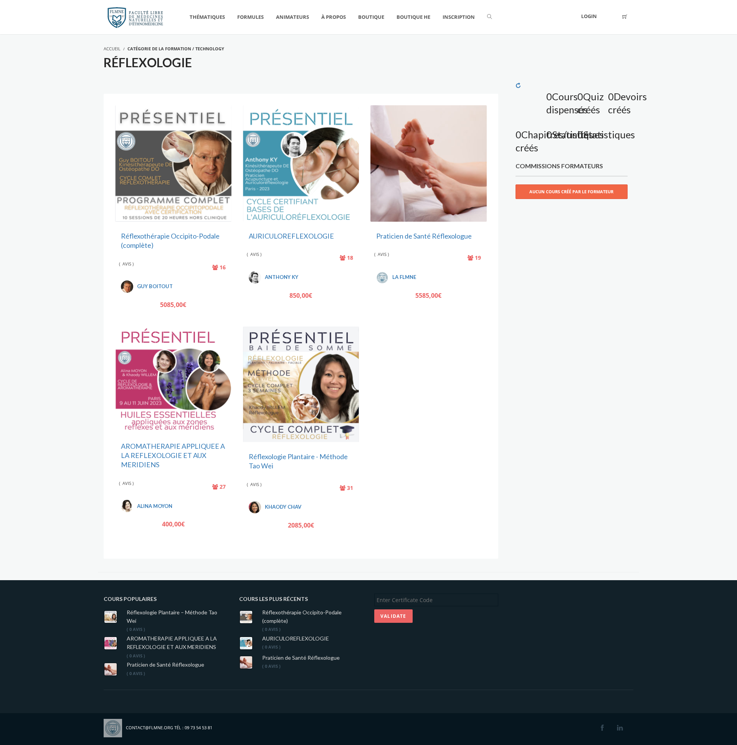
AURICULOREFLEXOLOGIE (291, 236)
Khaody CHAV (283, 507)
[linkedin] (620, 728)
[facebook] (602, 728)
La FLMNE (404, 277)
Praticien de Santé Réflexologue (424, 236)
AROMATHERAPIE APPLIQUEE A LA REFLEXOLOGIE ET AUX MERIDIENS (173, 455)
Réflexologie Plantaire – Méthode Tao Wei (172, 616)
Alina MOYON (154, 506)
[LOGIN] (610, 17)
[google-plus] (632, 728)
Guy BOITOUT (155, 286)
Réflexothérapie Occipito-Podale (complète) (302, 616)
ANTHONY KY (281, 277)
